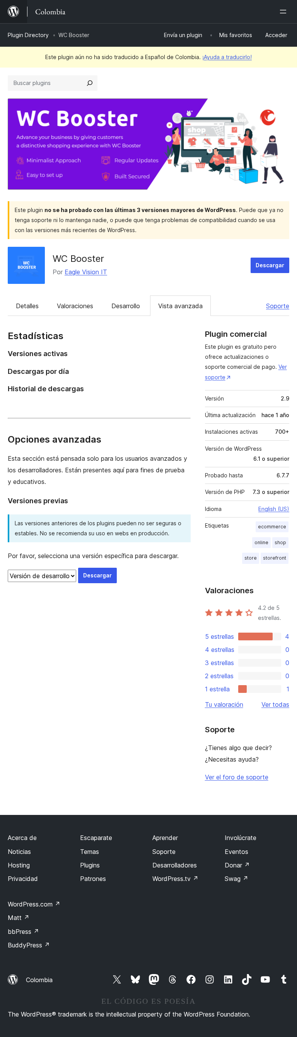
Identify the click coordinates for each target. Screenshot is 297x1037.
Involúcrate (240, 838)
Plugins (90, 865)
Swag (236, 879)
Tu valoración (224, 704)
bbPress (23, 931)
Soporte (277, 306)
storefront (274, 558)
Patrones (93, 879)
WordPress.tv (175, 879)
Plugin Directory (28, 35)
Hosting (19, 865)
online (261, 542)
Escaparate (96, 838)
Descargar (270, 265)
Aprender (165, 838)
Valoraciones (75, 306)
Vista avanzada (180, 306)
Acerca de (22, 838)
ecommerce (272, 527)
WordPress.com (34, 904)
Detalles (27, 306)
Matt (18, 918)
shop (280, 542)
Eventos (236, 851)
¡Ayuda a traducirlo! (227, 57)
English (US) (273, 509)
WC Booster (78, 258)
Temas (89, 851)
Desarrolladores (174, 865)
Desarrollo (125, 306)
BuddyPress (29, 945)
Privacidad (23, 879)
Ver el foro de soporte (236, 777)
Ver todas (275, 704)
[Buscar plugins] (89, 83)
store (250, 558)
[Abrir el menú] (284, 11)
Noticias (19, 851)
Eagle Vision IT (86, 272)
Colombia (39, 980)
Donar (237, 865)
